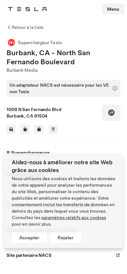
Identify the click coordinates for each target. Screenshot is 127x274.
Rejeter (66, 237)
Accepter (29, 237)
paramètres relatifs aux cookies (73, 217)
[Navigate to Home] (27, 9)
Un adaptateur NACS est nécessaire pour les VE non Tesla (59, 88)
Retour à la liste (28, 27)
